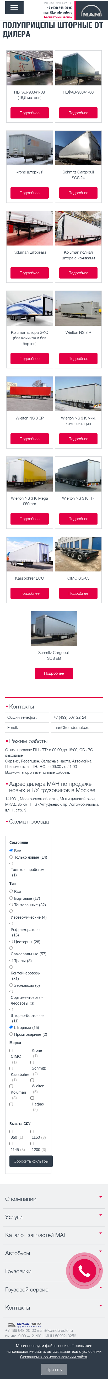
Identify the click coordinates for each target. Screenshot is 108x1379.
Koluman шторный (29, 252)
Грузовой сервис (26, 1289)
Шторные (26, 1027)
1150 (39, 1137)
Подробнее (30, 112)
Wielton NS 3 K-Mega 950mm (29, 501)
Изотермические (29, 917)
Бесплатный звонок (58, 17)
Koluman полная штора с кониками (78, 255)
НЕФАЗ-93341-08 (78, 92)
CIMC (16, 1059)
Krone (37, 1053)
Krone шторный (29, 172)
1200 (39, 1149)
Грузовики (18, 1271)
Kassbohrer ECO (29, 578)
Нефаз (38, 1107)
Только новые (30, 857)
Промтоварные (30, 1034)
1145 (18, 1149)
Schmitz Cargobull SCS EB (53, 655)
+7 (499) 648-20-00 (59, 7)
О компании (20, 1199)
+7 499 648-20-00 (20, 1330)
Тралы (23, 960)
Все (17, 850)
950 (17, 1137)
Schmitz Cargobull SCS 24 (78, 175)
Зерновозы (27, 985)
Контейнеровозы (26, 976)
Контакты (17, 1307)
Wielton (38, 1089)
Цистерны (27, 942)
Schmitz (39, 1071)
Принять (54, 1369)
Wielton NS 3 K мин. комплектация (78, 421)
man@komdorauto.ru (58, 12)
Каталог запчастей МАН (36, 1235)
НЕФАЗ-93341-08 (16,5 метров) (29, 95)
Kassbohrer (18, 1077)
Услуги (14, 1217)
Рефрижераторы (25, 932)
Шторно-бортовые (27, 1018)
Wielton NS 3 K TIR (78, 498)
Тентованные (30, 905)
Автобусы (17, 1253)
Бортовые (27, 898)
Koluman (18, 1095)
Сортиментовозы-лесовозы (27, 1000)
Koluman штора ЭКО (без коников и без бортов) (29, 338)
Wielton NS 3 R (78, 332)
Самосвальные (28, 954)
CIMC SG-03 (78, 578)
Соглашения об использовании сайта (53, 1356)
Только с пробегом (27, 872)
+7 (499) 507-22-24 (69, 717)
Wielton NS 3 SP (30, 418)
